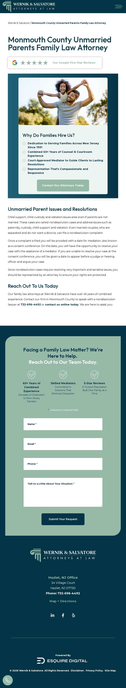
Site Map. (110, 670)
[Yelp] (73, 615)
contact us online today (62, 304)
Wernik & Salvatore (19, 23)
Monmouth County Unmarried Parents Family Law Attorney (69, 23)
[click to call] (8, 680)
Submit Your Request (63, 519)
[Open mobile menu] (118, 6)
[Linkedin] (52, 615)
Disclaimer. (77, 670)
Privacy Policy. (94, 670)
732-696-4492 (31, 304)
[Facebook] (63, 615)
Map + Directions (63, 601)
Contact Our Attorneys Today (63, 185)
